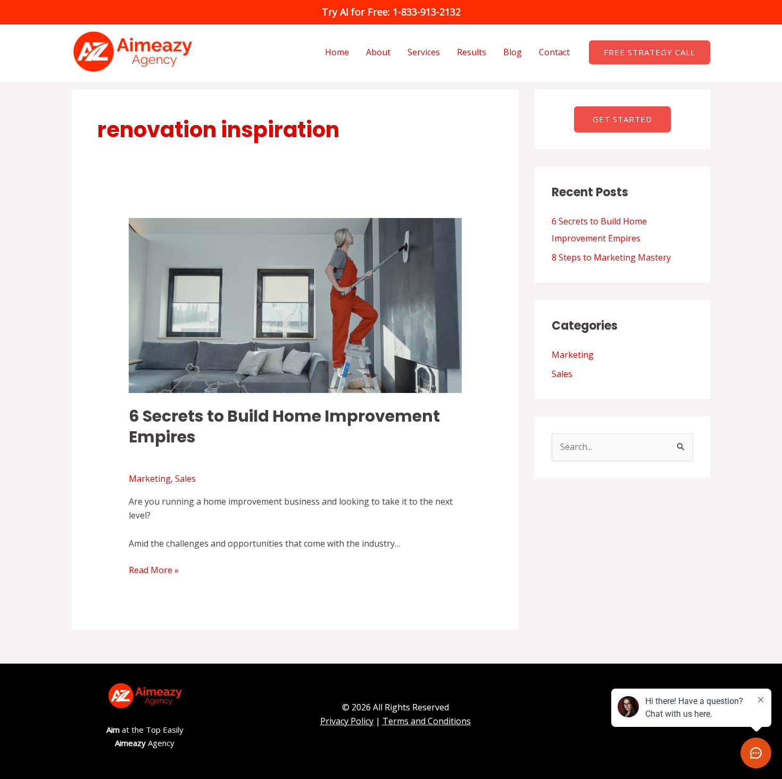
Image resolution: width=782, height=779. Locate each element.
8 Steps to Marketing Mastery (611, 257)
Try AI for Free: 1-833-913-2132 (391, 11)
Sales (185, 478)
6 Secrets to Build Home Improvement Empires (284, 426)
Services (423, 52)
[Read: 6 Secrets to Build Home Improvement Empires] (295, 305)
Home (337, 52)
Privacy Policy (346, 721)
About (378, 52)
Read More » (154, 570)
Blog (512, 52)
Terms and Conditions (426, 721)
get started (622, 119)
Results (471, 52)
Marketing (150, 478)
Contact (554, 52)
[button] (649, 52)
